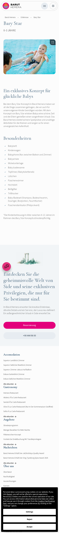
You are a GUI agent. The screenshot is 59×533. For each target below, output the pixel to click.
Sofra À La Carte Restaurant (14, 411)
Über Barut (7, 472)
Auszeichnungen (9, 481)
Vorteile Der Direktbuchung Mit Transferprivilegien (22, 439)
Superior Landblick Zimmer (13, 360)
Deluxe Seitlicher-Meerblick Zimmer (16, 379)
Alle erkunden (8, 384)
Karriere (6, 486)
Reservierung (29, 325)
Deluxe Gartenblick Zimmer (13, 374)
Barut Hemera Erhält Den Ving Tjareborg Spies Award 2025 (25, 458)
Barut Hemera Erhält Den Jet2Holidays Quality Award (23, 453)
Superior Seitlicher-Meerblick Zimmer (17, 365)
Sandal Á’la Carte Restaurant (14, 402)
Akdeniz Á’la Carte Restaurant (14, 397)
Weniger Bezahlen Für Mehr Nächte (16, 430)
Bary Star (37, 17)
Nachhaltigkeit (9, 476)
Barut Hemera (10, 17)
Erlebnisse (24, 17)
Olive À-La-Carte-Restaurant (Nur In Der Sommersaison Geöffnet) (28, 406)
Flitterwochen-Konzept (12, 434)
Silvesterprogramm (10, 425)
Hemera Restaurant (10, 393)
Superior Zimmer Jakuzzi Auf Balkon (17, 369)
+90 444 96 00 (29, 335)
